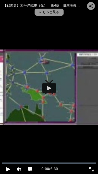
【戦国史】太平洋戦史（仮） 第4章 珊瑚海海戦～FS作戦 (48, 5)
